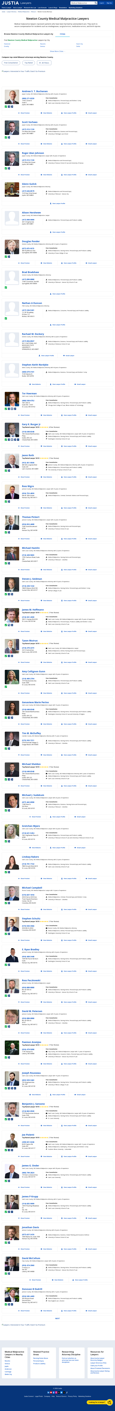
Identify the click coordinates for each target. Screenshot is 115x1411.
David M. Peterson (32, 1011)
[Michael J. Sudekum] (12, 800)
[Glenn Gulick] (12, 189)
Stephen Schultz (31, 918)
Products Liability (39, 1364)
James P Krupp (30, 1196)
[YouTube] (51, 1392)
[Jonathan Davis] (12, 1233)
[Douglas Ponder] (12, 247)
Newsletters (63, 7)
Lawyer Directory (11, 11)
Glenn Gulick (29, 183)
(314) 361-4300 (28, 617)
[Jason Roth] (12, 461)
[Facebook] (54, 1392)
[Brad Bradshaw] (12, 278)
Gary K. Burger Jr (31, 424)
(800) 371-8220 (28, 98)
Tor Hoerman (29, 393)
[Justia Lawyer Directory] (10, 3)
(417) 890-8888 (28, 279)
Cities (62, 34)
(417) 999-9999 (28, 219)
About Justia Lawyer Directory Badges (97, 1359)
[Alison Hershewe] (12, 218)
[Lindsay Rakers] (12, 862)
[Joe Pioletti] (12, 1140)
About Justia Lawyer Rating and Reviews (99, 1372)
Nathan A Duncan (32, 303)
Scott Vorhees (29, 122)
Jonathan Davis (30, 1227)
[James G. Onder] (12, 1171)
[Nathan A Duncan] (12, 308)
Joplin (7, 1366)
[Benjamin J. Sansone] (12, 1109)
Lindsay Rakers (30, 856)
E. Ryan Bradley (30, 949)
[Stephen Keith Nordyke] (12, 370)
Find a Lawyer (6, 7)
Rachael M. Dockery (33, 333)
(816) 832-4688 (28, 524)
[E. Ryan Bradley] (12, 955)
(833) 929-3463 (28, 1080)
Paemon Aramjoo (31, 1042)
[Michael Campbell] (12, 893)
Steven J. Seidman (32, 578)
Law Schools (42, 7)
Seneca (42, 46)
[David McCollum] (12, 1264)
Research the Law (30, 7)
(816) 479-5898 (28, 1049)
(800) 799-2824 (28, 1172)
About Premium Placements (100, 1368)
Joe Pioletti (28, 1134)
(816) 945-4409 (28, 1296)
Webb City (8, 1374)
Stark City (79, 44)
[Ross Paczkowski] (12, 986)
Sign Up (109, 3)
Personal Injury (38, 1361)
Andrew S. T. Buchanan (35, 91)
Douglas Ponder (31, 241)
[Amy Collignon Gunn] (12, 677)
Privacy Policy (72, 1396)
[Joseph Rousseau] (12, 1078)
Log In (102, 3)
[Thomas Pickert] (12, 522)
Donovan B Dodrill (32, 1289)
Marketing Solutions (75, 7)
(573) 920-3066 (28, 926)
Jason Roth (28, 455)
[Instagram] (56, 1392)
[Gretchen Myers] (12, 831)
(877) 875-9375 (28, 248)
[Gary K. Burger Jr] (12, 430)
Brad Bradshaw (30, 272)
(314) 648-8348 (28, 431)
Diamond (7, 44)
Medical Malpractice (23, 11)
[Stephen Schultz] (12, 924)
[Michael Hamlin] (12, 553)
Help (53, 1396)
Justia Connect (29, 1396)
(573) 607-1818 (28, 895)
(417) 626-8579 (28, 191)
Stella (78, 46)
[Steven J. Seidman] (12, 584)
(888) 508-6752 (28, 400)
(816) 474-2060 (28, 1265)
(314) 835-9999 (28, 1203)
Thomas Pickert (30, 516)
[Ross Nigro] (12, 492)
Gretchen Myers (31, 825)
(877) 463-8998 (28, 802)
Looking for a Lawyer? (97, 1402)
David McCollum (31, 1258)
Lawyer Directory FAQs (98, 1363)
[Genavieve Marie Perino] (12, 708)
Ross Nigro (28, 486)
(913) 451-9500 (28, 462)
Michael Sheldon (31, 764)
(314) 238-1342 (28, 586)
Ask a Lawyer (18, 7)
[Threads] (59, 1392)
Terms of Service (61, 1396)
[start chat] (109, 1402)
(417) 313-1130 (28, 129)
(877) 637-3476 (28, 1234)
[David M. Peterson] (12, 1017)
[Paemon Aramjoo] (12, 1047)
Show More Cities (56, 51)
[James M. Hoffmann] (12, 615)
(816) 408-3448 (28, 956)
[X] (64, 1392)
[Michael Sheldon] (12, 769)
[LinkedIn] (48, 1392)
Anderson (8, 1369)
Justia (3, 11)
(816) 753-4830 (28, 493)
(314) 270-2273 (28, 648)
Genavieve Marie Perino (35, 702)
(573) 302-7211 (28, 740)
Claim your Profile (96, 1366)
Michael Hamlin (31, 547)
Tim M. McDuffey (31, 733)
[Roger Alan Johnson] (12, 158)
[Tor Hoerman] (12, 399)
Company (47, 1396)
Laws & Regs (52, 7)
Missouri (33, 11)
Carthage (8, 1372)
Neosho (43, 44)
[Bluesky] (61, 1392)
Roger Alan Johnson (33, 152)
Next (57, 1318)
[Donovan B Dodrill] (12, 1294)
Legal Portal (39, 1396)
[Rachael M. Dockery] (12, 339)
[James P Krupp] (12, 1202)
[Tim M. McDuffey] (12, 739)
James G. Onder (30, 1165)
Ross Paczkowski (31, 980)
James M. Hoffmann (33, 609)
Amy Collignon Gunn (33, 671)
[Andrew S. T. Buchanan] (12, 97)
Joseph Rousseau (31, 1072)
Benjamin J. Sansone (33, 1103)
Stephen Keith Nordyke (35, 364)
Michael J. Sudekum (33, 795)
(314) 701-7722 (28, 864)
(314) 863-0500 (28, 1111)
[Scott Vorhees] (12, 127)
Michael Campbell (32, 887)
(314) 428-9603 (28, 555)
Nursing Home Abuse (40, 1358)
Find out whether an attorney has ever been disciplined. (70, 1360)
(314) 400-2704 (28, 678)
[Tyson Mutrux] (12, 646)
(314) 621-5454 (28, 833)
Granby (6, 46)
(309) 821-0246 (28, 1142)
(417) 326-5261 (28, 310)
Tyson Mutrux (30, 640)
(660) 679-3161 (28, 372)
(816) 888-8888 (28, 987)
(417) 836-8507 (28, 341)
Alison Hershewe (31, 212)
